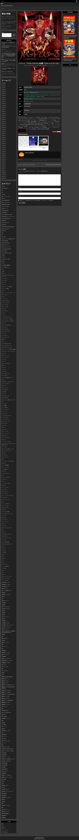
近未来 (3, 781)
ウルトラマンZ (4, 327)
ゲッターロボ (4, 371)
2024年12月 (4, 123)
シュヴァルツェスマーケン (6, 415)
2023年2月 (4, 168)
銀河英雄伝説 (4, 793)
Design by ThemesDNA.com (39, 838)
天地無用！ (4, 604)
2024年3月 (4, 141)
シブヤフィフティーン (6, 409)
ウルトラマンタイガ (5, 331)
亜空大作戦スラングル (6, 582)
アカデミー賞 (4, 280)
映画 (2, 668)
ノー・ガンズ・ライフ (6, 483)
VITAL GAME (4, 250)
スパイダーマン (4, 435)
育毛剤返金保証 (4, 765)
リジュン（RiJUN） (5, 566)
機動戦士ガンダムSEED (6, 692)
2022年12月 (4, 172)
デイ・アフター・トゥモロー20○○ (8, 461)
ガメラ (3, 341)
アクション (4, 284)
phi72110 (26, 65)
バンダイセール (4, 497)
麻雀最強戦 (4, 817)
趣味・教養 (4, 779)
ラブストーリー (4, 564)
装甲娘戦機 (4, 773)
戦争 (2, 648)
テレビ (3, 459)
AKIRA (3, 198)
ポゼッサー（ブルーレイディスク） (8, 16)
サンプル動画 (4, 405)
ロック (3, 572)
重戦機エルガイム (5, 785)
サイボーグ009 (4, 389)
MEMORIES (4, 220)
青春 (2, 803)
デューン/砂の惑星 (5, 465)
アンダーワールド (5, 310)
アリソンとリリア (5, 304)
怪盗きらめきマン (5, 638)
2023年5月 (4, 161)
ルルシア (3, 570)
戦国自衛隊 (4, 650)
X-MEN (3, 255)
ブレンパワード (4, 519)
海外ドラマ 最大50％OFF (6, 712)
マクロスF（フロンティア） (7, 533)
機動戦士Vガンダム (5, 678)
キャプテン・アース (5, 355)
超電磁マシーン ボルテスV (6, 775)
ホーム (3, 1)
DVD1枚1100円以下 (5, 210)
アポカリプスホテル (5, 300)
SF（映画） (4, 236)
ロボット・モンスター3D (6, 26)
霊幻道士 (3, 799)
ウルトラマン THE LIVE (6, 325)
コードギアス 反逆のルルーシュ (7, 377)
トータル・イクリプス (6, 477)
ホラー (3, 529)
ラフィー (3, 560)
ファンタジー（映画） (6, 511)
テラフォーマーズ (5, 457)
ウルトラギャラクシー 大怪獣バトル (8, 321)
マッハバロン (4, 540)
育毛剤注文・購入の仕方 (6, 761)
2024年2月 (4, 143)
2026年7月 (4, 85)
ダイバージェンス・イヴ (6, 451)
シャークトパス (4, 411)
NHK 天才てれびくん (6, 228)
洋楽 (2, 708)
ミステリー (4, 546)
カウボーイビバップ (5, 337)
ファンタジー (4, 509)
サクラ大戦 (4, 391)
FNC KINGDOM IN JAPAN (7, 214)
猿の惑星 (3, 722)
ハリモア (3, 485)
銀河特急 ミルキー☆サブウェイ (7, 791)
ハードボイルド (4, 489)
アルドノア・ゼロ (5, 306)
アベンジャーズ (4, 298)
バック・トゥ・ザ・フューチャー (8, 495)
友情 (2, 598)
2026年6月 (4, 87)
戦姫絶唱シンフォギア (6, 652)
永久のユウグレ (4, 706)
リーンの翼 (4, 568)
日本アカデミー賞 (5, 666)
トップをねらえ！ (5, 469)
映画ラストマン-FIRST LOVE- (7, 71)
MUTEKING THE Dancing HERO (8, 226)
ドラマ (3, 481)
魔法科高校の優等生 (5, 813)
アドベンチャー (4, 294)
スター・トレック (5, 431)
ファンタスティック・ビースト (7, 513)
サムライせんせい (5, 397)
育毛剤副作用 (4, 754)
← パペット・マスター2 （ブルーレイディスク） (26, 164)
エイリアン (4, 333)
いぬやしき (4, 257)
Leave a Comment (39, 65)
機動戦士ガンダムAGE (6, 690)
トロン (3, 475)
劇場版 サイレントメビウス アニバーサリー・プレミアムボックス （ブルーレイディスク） (9, 65)
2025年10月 (4, 103)
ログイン (3, 825)
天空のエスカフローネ (6, 606)
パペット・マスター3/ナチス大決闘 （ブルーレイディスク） (39, 63)
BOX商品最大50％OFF (6, 204)
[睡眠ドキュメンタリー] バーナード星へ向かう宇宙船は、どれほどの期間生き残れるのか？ (8, 60)
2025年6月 (4, 111)
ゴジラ (3, 379)
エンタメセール (4, 335)
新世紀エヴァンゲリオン (6, 658)
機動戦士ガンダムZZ (5, 698)
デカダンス (4, 463)
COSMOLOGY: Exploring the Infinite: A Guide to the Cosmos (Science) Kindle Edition (70, 37)
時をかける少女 (4, 670)
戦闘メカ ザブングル (5, 654)
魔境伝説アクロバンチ (6, 811)
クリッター (4, 359)
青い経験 (3, 801)
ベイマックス (4, 525)
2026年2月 (4, 95)
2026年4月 (4, 91)
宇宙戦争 (3, 618)
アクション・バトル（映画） (7, 286)
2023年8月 (4, 155)
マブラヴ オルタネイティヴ (7, 544)
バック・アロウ (4, 493)
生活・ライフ (4, 726)
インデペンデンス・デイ (6, 317)
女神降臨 (3, 612)
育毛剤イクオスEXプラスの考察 (7, 750)
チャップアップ (4, 455)
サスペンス (4, 393)
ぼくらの (3, 273)
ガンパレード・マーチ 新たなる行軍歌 (9, 349)
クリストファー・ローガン (56, 159)
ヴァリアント (4, 49)
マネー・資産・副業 (5, 542)
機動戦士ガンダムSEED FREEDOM (8, 694)
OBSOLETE (4, 230)
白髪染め (3, 728)
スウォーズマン (4, 423)
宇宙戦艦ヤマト (4, 620)
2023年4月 (4, 164)
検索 (2, 32)
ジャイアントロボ (5, 417)
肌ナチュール (4, 742)
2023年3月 (4, 166)
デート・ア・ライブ (5, 467)
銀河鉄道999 (4, 795)
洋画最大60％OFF (5, 710)
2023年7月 (4, 157)
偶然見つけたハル (5, 588)
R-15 (2, 232)
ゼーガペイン (4, 439)
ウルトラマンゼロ (5, 329)
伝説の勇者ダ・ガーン (6, 586)
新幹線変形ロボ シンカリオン (7, 660)
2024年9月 (4, 129)
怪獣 (2, 636)
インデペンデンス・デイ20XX (7, 319)
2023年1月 (3, 170)
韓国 (2, 807)
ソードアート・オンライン (6, 441)
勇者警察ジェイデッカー (6, 594)
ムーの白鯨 (4, 552)
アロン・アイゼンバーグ (30, 96)
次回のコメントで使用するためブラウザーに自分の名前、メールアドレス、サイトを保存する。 (37, 200)
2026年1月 (4, 97)
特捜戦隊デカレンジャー (6, 718)
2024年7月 (4, 133)
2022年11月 (4, 174)
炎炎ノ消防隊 (4, 716)
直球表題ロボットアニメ (6, 730)
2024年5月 (4, 137)
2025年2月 (4, 119)
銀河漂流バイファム (5, 789)
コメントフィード (5, 830)
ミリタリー (4, 550)
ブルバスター (4, 517)
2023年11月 (4, 149)
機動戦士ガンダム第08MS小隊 (7, 700)
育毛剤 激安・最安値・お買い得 (7, 748)
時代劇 (3, 672)
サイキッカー (4, 385)
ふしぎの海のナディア (6, 267)
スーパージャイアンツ (6, 437)
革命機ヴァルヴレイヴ (6, 805)
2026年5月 (4, 89)
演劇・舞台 (4, 714)
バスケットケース (5, 491)
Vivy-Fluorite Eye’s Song (6, 253)
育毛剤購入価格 (4, 763)
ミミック (3, 548)
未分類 (3, 674)
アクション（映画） (5, 288)
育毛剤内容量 (4, 752)
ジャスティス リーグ (5, 419)
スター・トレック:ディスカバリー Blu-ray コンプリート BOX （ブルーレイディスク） (9, 23)
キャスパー (4, 353)
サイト (19, 196)
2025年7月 (4, 109)
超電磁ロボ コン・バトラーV (7, 777)
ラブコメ (3, 562)
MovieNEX (4, 224)
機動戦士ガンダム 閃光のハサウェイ (8, 684)
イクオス (3, 312)
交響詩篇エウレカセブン (6, 584)
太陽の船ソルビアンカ (6, 608)
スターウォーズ (4, 429)
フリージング (4, 515)
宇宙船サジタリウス (5, 629)
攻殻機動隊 (4, 656)
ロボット (3, 574)
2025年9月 (4, 105)
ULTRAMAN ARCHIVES (6, 249)
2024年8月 (4, 131)
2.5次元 (3, 186)
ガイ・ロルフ (26, 94)
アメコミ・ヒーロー (5, 302)
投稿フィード (4, 827)
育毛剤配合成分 (4, 769)
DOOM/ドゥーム (5, 208)
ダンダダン (4, 453)
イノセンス (4, 315)
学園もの (3, 614)
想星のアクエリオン (5, 642)
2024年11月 (4, 125)
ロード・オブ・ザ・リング (6, 576)
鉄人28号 (3, 787)
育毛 (2, 744)
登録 (2, 823)
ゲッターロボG (4, 375)
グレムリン (4, 369)
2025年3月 (4, 117)
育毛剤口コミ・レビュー (6, 756)
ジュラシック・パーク (6, 421)
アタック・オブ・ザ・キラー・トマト (8, 292)
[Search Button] (77, 1)
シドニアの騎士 (4, 407)
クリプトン (4, 361)
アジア (3, 290)
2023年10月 (4, 151)
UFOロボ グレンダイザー (6, 246)
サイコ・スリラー (5, 387)
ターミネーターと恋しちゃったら (8, 449)
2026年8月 (4, 83)
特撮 (2, 720)
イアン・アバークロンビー (44, 94)
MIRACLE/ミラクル (5, 222)
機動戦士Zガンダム (5, 680)
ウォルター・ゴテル (40, 96)
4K (2, 192)
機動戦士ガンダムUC (5, 696)
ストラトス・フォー (5, 433)
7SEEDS (3, 194)
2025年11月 (4, 101)
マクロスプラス (4, 536)
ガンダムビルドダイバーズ (6, 345)
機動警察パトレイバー (6, 704)
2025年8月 (4, 107)
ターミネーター (4, 28)
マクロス (3, 531)
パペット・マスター (5, 503)
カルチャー (4, 339)
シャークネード (4, 413)
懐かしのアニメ (4, 646)
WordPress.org (5, 832)
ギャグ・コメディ (5, 357)
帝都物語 (3, 634)
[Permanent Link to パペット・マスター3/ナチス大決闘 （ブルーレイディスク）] (39, 36)
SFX (2, 4)
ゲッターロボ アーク (5, 373)
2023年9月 (4, 153)
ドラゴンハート (4, 479)
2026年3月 (4, 93)
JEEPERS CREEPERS (6, 218)
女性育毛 (3, 610)
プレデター (4, 523)
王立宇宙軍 (4, 724)
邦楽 (2, 783)
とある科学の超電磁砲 (6, 265)
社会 (2, 732)
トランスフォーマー (5, 473)
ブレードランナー (5, 521)
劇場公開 (3, 592)
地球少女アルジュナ (5, 600)
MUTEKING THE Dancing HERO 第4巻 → (54, 164)
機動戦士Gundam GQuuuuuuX (7, 676)
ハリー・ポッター (5, 487)
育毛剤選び (4, 767)
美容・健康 (4, 738)
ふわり (3, 269)
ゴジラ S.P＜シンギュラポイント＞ (8, 381)
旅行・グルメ (4, 664)
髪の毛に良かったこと (6, 809)
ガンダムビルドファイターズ (7, 347)
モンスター (4, 558)
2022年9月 (4, 178)
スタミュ (3, 427)
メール (20, 191)
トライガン (4, 471)
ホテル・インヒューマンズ (6, 527)
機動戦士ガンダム (5, 682)
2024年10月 (4, 127)
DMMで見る (22, 130)
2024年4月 (4, 139)
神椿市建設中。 (4, 734)
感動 (2, 644)
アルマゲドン (4, 308)
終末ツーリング (4, 736)
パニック (3, 501)
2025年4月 (4, 115)
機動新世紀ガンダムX (6, 702)
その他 (3, 261)
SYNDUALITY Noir (5, 242)
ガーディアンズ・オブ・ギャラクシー (8, 351)
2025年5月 (4, 113)
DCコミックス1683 (5, 206)
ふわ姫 (3, 271)
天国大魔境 (4, 602)
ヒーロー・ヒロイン (5, 505)
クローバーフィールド (6, 363)
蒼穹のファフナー (5, 771)
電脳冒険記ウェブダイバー (6, 797)
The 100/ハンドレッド (6, 244)
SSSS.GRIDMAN (5, 240)
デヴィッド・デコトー (28, 98)
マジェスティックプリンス (6, 537)
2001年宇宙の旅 (5, 188)
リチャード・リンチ (34, 94)
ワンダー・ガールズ (5, 578)
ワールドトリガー (5, 580)
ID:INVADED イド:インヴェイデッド (8, 216)
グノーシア (4, 367)
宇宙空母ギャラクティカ (6, 626)
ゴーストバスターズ (5, 383)
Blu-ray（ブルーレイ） (6, 202)
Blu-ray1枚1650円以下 (6, 200)
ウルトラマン (4, 323)
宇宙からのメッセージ (6, 616)
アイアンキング (4, 278)
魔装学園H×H (4, 815)
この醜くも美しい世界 (6, 259)
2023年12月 (4, 147)
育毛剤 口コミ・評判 (5, 746)
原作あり (3, 596)
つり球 (3, 263)
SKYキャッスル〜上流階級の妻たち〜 (8, 238)
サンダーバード (4, 403)
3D (2, 190)
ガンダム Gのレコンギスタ (6, 343)
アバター (3, 296)
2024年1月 (4, 145)
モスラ (3, 556)
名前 (19, 187)
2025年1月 (3, 121)
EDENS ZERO (4, 212)
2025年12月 (4, 99)
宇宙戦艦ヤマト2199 (5, 622)
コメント (20, 173)
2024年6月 (4, 135)
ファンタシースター (5, 507)
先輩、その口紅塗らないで (6, 590)
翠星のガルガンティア (6, 740)
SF (2, 234)
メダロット (4, 554)
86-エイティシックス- (6, 196)
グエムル (3, 365)
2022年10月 (4, 176)
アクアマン (4, 282)
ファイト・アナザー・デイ (6, 51)
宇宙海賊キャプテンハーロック (7, 625)
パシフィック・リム (5, 499)
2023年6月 (4, 159)
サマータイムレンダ (5, 395)
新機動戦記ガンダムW (6, 662)
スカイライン (4, 425)
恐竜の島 (3, 640)
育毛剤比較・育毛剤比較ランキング (8, 759)
